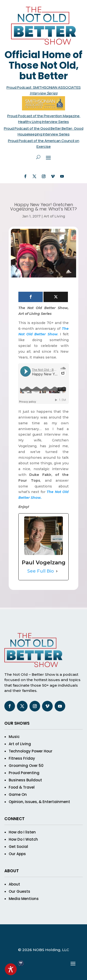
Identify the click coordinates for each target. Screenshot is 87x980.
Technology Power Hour (30, 751)
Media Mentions (24, 898)
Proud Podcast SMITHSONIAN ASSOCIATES (44, 87)
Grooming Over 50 (26, 765)
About (14, 884)
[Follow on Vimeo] (52, 176)
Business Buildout (25, 780)
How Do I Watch (23, 839)
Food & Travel (22, 787)
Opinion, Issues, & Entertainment (39, 801)
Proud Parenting (24, 772)
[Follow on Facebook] (25, 176)
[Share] (30, 297)
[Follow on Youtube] (61, 176)
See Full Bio (40, 571)
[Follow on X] (34, 176)
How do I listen (22, 832)
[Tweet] (56, 297)
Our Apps (17, 853)
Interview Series (44, 93)
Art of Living (54, 216)
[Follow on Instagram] (43, 176)
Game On (18, 794)
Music (14, 736)
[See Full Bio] (57, 571)
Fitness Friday (22, 758)
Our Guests (19, 891)
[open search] (38, 157)
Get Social (18, 846)
